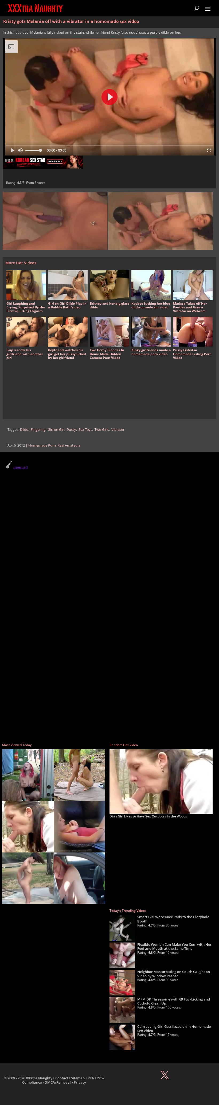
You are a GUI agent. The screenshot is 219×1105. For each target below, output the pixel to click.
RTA (91, 1078)
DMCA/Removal (58, 1082)
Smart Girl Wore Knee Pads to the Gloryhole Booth (173, 919)
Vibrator (117, 429)
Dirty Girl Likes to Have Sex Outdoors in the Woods (148, 816)
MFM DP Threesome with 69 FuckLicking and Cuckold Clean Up (173, 1001)
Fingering (38, 429)
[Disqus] (109, 525)
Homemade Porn (42, 445)
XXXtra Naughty (39, 1078)
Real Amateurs (68, 445)
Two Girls (102, 429)
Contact (61, 1078)
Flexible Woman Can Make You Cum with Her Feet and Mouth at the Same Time (174, 946)
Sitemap (78, 1078)
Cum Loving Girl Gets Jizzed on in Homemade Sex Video (174, 1028)
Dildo (24, 429)
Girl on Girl (56, 429)
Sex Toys (85, 429)
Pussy (71, 429)
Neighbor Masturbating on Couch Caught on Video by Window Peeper (173, 973)
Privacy (80, 1082)
